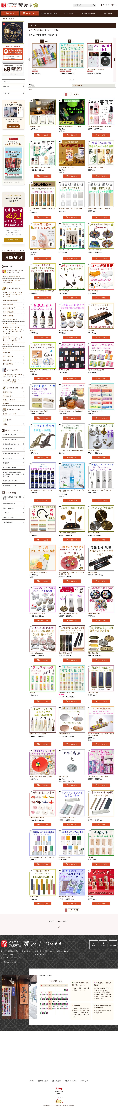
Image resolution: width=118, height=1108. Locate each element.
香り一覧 (11, 13)
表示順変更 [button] (78, 86)
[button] (29, 60)
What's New (68, 13)
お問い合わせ (108, 13)
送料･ (88, 13)
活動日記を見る (13, 126)
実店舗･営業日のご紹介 (49, 13)
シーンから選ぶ (30, 13)
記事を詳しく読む (13, 240)
